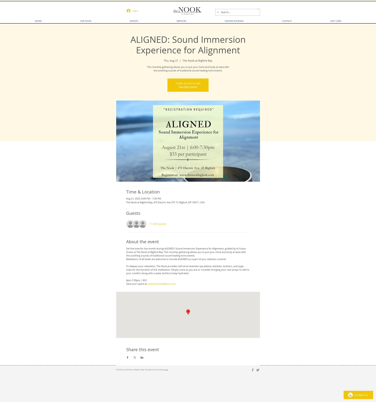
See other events (188, 86)
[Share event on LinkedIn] (142, 357)
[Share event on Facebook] (127, 357)
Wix (166, 369)
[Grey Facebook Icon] (253, 370)
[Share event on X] (134, 357)
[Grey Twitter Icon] (258, 370)
